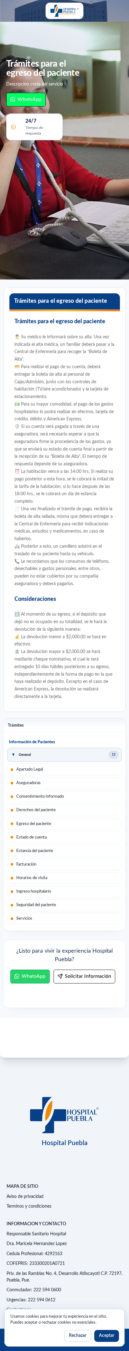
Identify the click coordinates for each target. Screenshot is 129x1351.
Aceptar (106, 1335)
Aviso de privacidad (25, 1196)
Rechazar (77, 1335)
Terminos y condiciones (29, 1206)
